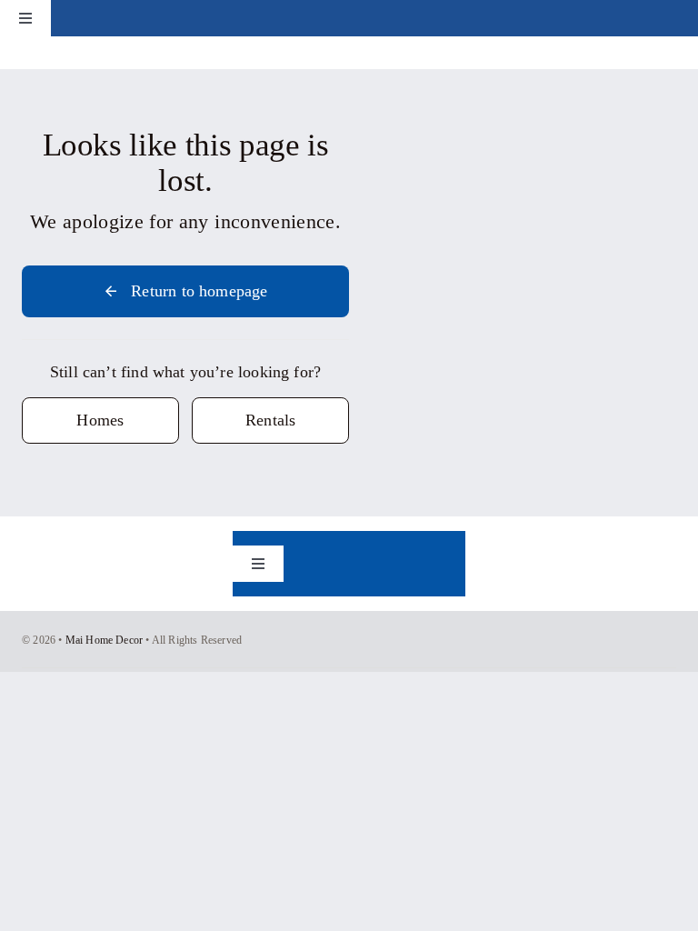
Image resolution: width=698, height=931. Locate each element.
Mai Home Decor (104, 640)
